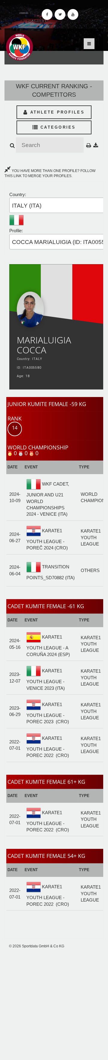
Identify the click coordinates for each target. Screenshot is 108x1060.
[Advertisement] (54, 1004)
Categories (57, 127)
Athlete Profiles (56, 112)
